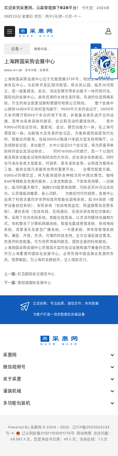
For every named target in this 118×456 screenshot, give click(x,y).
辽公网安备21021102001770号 (47, 433)
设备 (15, 49)
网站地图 (84, 433)
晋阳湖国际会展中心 (33, 283)
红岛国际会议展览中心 (35, 274)
